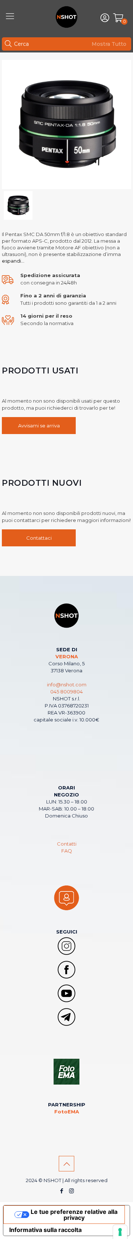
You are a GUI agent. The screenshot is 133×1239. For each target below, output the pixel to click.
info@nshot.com (66, 684)
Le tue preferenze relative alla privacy (74, 1214)
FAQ (66, 851)
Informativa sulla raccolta (45, 1229)
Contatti (66, 844)
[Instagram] (71, 1190)
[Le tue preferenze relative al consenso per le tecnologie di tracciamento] (120, 1232)
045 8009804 (66, 691)
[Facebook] (61, 1190)
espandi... (13, 261)
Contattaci (39, 538)
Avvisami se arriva (39, 426)
